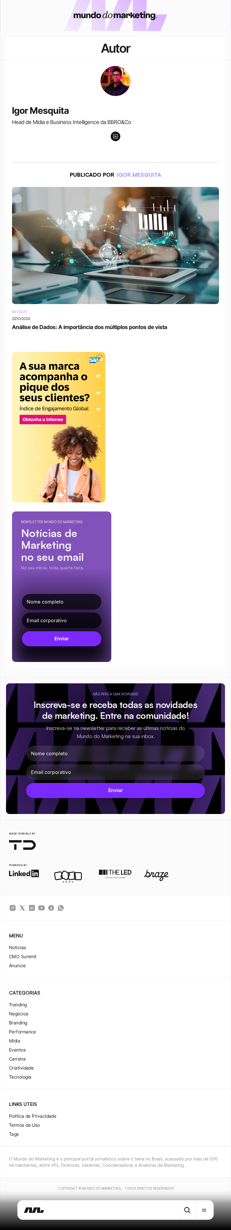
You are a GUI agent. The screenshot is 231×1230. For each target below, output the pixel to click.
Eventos (17, 1050)
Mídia (14, 1041)
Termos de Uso (24, 1125)
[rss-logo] (51, 908)
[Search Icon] (187, 1210)
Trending (18, 1005)
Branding (18, 1023)
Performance (22, 1032)
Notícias (17, 947)
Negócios (19, 1014)
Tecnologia (20, 1077)
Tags (14, 1134)
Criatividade (21, 1068)
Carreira (17, 1059)
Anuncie (17, 965)
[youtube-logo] (41, 908)
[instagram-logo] (12, 908)
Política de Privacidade (32, 1116)
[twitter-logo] (22, 908)
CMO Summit (23, 956)
